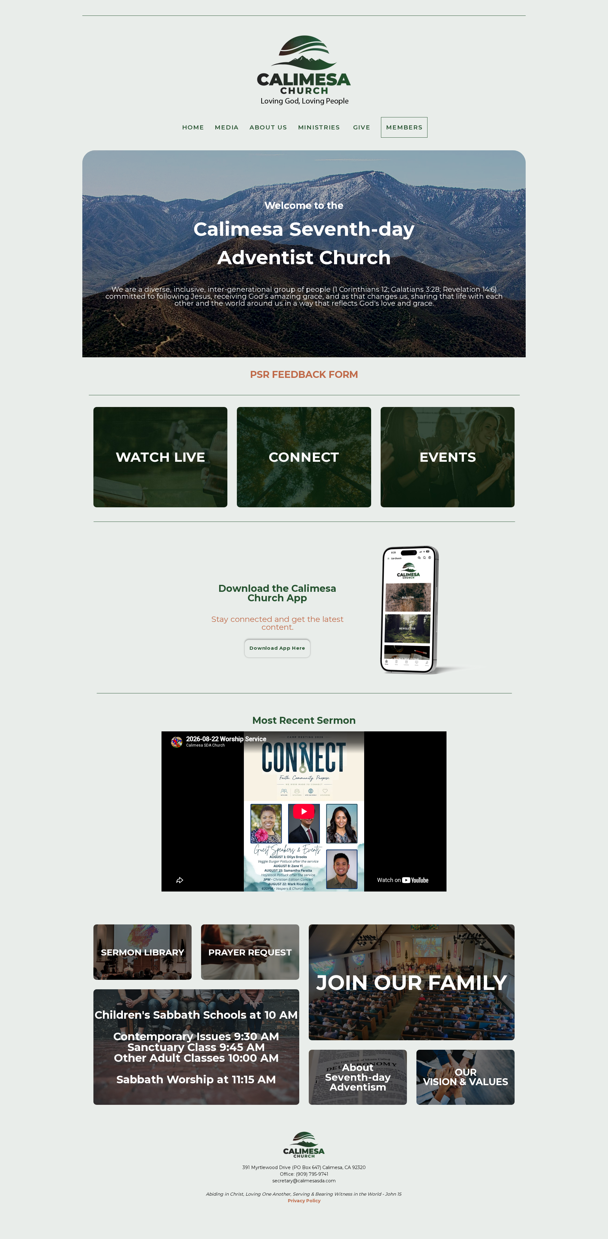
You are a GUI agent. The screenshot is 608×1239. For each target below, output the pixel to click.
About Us (268, 127)
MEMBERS (404, 127)
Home (193, 127)
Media (227, 127)
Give (361, 127)
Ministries (320, 127)
